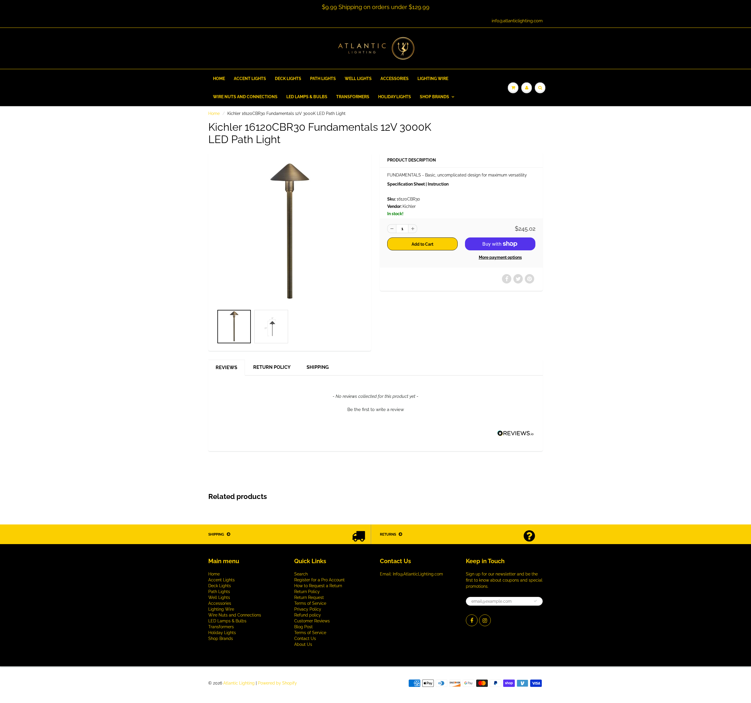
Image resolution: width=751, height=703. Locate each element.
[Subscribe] (535, 601)
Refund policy (307, 615)
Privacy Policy (307, 609)
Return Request (309, 597)
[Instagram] (485, 620)
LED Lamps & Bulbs (306, 96)
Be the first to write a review (375, 409)
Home (219, 78)
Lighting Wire (432, 78)
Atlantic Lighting (239, 683)
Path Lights (323, 78)
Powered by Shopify (277, 683)
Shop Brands (434, 96)
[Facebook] (472, 620)
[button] (375, 409)
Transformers (352, 96)
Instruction (438, 184)
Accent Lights (250, 78)
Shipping (318, 367)
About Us (303, 644)
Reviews (226, 367)
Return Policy (272, 367)
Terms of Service (310, 603)
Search (301, 574)
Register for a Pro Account (319, 580)
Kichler (409, 206)
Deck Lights (288, 78)
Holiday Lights (394, 96)
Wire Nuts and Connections (245, 96)
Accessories (394, 78)
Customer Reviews (312, 621)
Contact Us (305, 638)
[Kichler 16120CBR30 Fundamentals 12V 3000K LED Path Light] (289, 232)
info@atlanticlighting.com (517, 20)
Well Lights (358, 78)
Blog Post (303, 626)
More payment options (500, 257)
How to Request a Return (318, 585)
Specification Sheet (406, 184)
